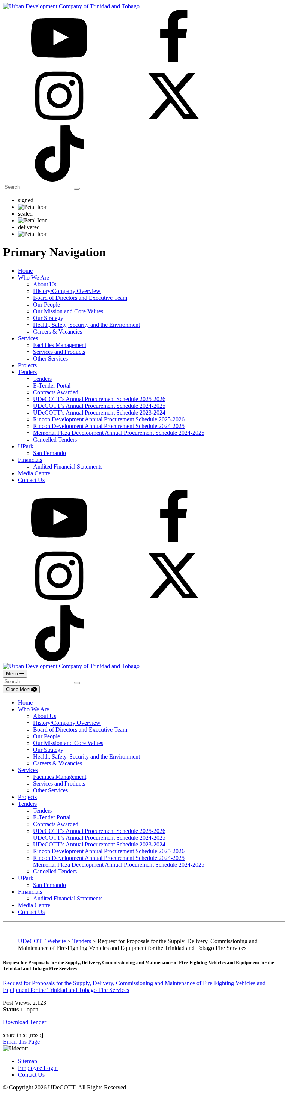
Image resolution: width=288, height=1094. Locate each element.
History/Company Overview (66, 291)
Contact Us (31, 480)
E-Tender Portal (51, 385)
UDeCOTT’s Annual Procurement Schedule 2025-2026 (99, 399)
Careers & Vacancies (57, 331)
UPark (25, 446)
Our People (46, 304)
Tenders (27, 372)
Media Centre (34, 473)
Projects (27, 365)
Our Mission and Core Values (68, 311)
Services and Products (59, 352)
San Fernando (49, 453)
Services (28, 338)
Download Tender (24, 1022)
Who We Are (33, 277)
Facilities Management (59, 345)
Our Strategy (48, 318)
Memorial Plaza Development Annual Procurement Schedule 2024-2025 (118, 433)
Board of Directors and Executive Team (80, 298)
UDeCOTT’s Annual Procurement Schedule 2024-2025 (99, 406)
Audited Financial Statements (67, 466)
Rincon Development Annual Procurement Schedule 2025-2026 (108, 419)
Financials (30, 460)
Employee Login (38, 1068)
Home (25, 270)
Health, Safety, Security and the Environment (86, 325)
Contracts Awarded (55, 392)
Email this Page (21, 1041)
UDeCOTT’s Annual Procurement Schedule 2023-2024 (99, 412)
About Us (44, 284)
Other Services (50, 358)
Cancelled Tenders (55, 439)
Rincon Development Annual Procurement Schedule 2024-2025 (108, 426)
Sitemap (27, 1061)
